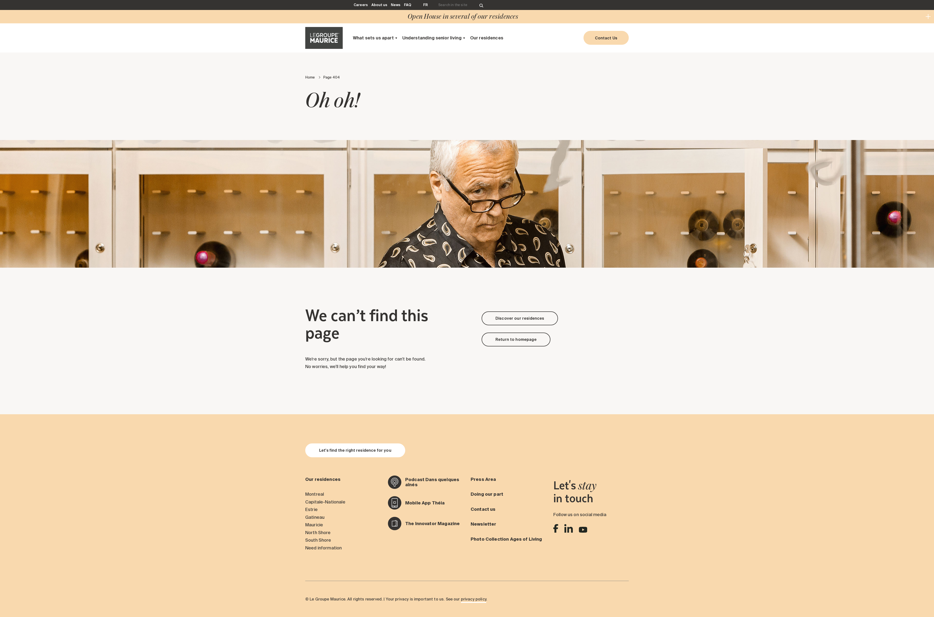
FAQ (407, 5)
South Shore (318, 540)
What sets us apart (373, 37)
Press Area (483, 479)
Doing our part (487, 494)
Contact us (483, 509)
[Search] (481, 5)
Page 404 (331, 77)
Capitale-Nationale (325, 501)
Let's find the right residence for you (355, 450)
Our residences (486, 37)
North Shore (318, 532)
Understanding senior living (432, 37)
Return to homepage (516, 339)
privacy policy (473, 599)
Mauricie (314, 524)
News (395, 5)
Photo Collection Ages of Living (506, 539)
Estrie (311, 509)
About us (379, 5)
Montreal (314, 494)
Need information (323, 547)
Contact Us (606, 38)
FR (425, 5)
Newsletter (483, 524)
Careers (361, 5)
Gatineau (314, 517)
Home (310, 77)
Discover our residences (519, 318)
